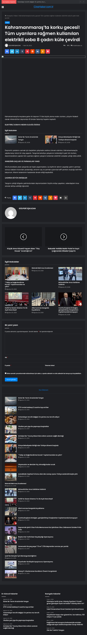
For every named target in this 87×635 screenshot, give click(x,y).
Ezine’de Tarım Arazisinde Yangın (31, 398)
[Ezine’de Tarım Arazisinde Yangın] (11, 140)
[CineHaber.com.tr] (43, 6)
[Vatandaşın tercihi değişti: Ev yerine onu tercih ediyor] (11, 420)
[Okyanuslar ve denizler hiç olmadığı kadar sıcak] (11, 467)
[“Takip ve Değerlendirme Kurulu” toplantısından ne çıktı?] (17, 274)
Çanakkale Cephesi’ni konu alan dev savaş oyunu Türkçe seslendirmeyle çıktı (48, 474)
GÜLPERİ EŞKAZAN (15, 45)
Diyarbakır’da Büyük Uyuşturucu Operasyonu (35, 562)
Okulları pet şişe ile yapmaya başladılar (33, 426)
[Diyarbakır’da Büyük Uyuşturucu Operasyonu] (11, 565)
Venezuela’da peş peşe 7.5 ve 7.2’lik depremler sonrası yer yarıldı (43, 546)
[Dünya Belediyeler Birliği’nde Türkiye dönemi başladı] (51, 140)
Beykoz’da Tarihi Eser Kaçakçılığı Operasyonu (35, 537)
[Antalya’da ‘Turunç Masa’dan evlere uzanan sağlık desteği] (11, 439)
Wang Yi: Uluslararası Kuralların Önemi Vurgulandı (37, 571)
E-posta (8, 365)
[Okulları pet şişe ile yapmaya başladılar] (11, 429)
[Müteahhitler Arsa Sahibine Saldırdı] (70, 274)
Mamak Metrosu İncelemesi (42, 268)
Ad (6, 357)
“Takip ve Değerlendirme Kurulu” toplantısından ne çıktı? (15, 284)
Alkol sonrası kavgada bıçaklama (40, 309)
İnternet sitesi (50, 365)
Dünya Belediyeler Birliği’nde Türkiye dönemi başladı (38, 445)
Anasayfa (9, 16)
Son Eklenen (43, 390)
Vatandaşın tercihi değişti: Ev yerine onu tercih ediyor (35, 2)
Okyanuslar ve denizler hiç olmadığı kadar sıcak (36, 464)
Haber (16, 16)
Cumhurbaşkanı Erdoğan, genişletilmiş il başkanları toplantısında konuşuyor (68, 310)
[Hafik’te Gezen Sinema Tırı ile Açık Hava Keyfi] (17, 299)
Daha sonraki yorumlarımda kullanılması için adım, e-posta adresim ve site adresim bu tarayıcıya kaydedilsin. (44, 373)
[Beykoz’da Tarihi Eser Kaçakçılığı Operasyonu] (11, 540)
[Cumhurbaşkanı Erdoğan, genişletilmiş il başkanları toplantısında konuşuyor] (70, 299)
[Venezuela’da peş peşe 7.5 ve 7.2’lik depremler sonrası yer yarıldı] (11, 549)
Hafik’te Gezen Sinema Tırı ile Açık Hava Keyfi (16, 309)
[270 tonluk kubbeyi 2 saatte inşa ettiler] (11, 410)
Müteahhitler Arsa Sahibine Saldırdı (69, 283)
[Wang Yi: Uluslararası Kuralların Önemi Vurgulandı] (11, 574)
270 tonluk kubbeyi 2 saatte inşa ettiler (33, 407)
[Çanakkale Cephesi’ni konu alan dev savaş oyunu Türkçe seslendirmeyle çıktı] (11, 477)
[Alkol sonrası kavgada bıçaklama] (43, 299)
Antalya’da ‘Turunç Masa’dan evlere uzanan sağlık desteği (41, 436)
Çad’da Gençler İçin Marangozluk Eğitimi (20, 556)
